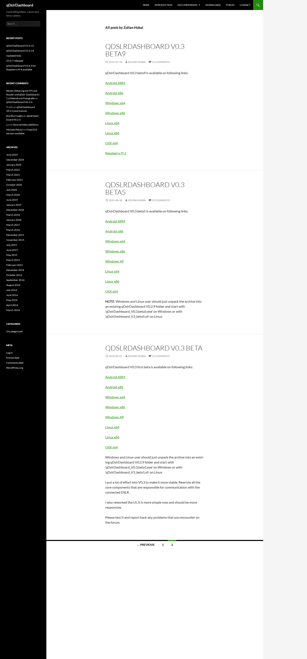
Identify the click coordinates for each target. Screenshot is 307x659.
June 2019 (12, 199)
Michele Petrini (14, 129)
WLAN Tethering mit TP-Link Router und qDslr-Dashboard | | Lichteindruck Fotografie (23, 94)
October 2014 (14, 275)
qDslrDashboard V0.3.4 (19, 102)
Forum (230, 5)
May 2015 (11, 254)
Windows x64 (115, 103)
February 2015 (14, 265)
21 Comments (161, 61)
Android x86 (114, 93)
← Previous (146, 544)
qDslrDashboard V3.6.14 (20, 50)
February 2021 (14, 179)
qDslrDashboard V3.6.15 (20, 45)
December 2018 (15, 209)
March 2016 (13, 229)
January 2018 (13, 219)
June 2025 (12, 154)
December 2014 (15, 270)
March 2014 (13, 310)
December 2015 (15, 234)
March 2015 (13, 260)
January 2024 (13, 164)
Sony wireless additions (25, 124)
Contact (245, 5)
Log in (9, 352)
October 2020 (14, 184)
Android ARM (115, 83)
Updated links (13, 55)
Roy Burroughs (14, 115)
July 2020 (11, 189)
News (146, 5)
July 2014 (11, 290)
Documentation (187, 5)
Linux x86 (112, 133)
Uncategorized (14, 331)
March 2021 (13, 174)
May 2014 (11, 300)
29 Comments (161, 200)
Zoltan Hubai (137, 61)
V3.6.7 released (14, 60)
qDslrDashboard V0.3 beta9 (145, 50)
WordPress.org (14, 367)
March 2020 (13, 194)
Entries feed (12, 357)
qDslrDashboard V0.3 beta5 (145, 188)
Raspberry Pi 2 (115, 153)
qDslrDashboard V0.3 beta (153, 348)
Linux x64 (112, 123)
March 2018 (13, 214)
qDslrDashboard (19, 5)
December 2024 (15, 159)
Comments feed (14, 362)
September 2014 (15, 280)
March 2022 (13, 169)
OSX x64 (111, 143)
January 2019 (13, 204)
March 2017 (13, 224)
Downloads (213, 5)
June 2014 (12, 295)
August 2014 (13, 285)
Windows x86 (115, 113)
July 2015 (11, 244)
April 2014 (12, 305)
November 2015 (15, 239)
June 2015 (12, 249)
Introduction (163, 5)
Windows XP (114, 261)
